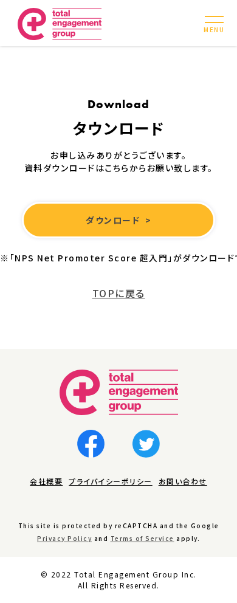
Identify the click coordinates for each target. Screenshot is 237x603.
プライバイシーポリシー (111, 481)
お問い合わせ (183, 481)
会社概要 (46, 481)
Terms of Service (142, 538)
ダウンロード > (118, 220)
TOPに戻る (118, 293)
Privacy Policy (64, 538)
